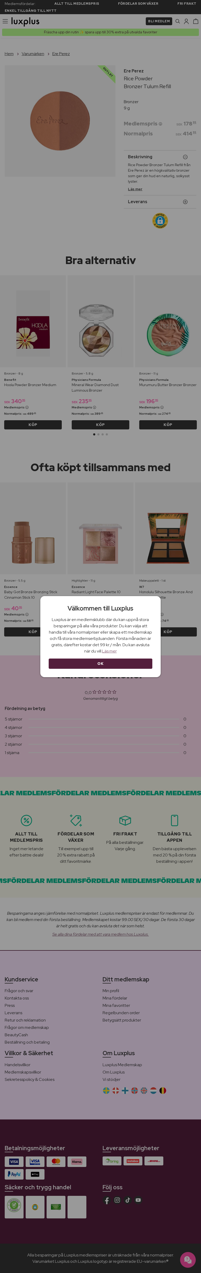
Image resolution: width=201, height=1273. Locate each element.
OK (100, 663)
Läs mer (109, 651)
